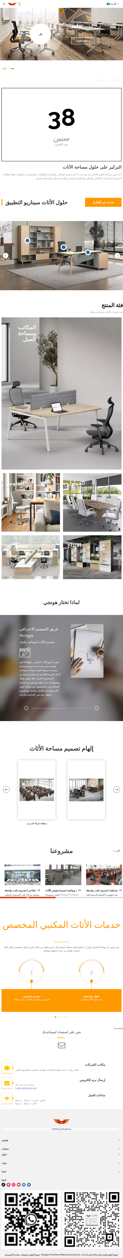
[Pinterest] (8, 1184)
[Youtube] (19, 1184)
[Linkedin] (24, 1184)
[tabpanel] (32, 985)
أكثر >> (116, 851)
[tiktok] (3, 1184)
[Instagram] (13, 1184)
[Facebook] (29, 1184)
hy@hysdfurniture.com (26, 1088)
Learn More (83, 40)
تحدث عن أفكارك (67, 202)
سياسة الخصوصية (12, 1254)
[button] (97, 708)
